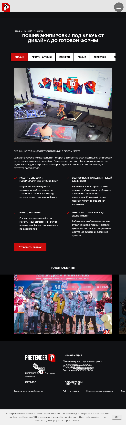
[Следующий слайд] (121, 304)
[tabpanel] (63, 163)
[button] (30, 247)
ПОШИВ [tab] (82, 57)
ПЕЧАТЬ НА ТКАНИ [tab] (42, 57)
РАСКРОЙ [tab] (64, 57)
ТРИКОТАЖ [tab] (100, 57)
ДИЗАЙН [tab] (19, 57)
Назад (17, 31)
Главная (28, 31)
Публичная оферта (71, 391)
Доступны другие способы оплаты (28, 391)
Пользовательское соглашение (99, 391)
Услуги (40, 31)
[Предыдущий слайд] (4, 304)
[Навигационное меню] (118, 7)
